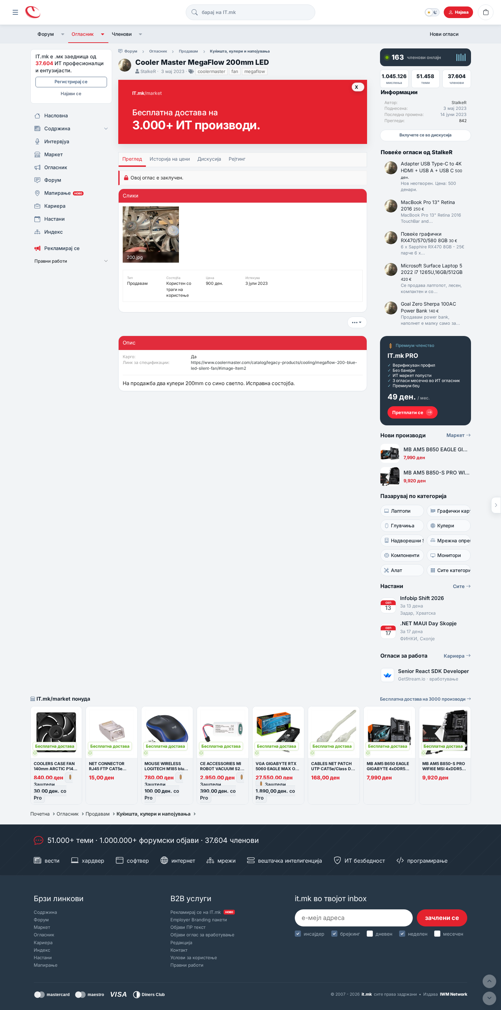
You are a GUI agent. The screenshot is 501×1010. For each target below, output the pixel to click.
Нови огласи (444, 34)
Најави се (71, 93)
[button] (63, 34)
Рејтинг (237, 159)
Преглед (132, 159)
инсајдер (314, 934)
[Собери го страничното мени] (15, 12)
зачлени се (442, 917)
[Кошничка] (486, 12)
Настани (43, 957)
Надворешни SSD (407, 540)
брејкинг (350, 934)
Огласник (83, 34)
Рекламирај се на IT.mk (201, 912)
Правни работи (186, 965)
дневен (384, 934)
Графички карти (453, 511)
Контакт (178, 950)
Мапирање (46, 965)
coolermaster (211, 71)
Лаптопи (400, 511)
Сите (459, 586)
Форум (45, 34)
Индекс (42, 950)
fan (234, 71)
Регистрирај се (71, 81)
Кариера (455, 656)
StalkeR (148, 71)
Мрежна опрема (453, 540)
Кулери (445, 525)
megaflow (254, 71)
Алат (396, 570)
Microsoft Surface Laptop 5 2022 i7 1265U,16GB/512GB (431, 272)
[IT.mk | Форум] (32, 12)
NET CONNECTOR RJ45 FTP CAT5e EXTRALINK (106, 768)
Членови (122, 34)
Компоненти (405, 555)
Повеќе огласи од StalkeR (417, 152)
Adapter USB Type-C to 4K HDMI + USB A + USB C (431, 170)
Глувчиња (402, 525)
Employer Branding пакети (198, 919)
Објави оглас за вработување (202, 934)
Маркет (456, 435)
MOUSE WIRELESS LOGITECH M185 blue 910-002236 (165, 768)
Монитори (449, 555)
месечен (453, 934)
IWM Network (453, 994)
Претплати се (407, 412)
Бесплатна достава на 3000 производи (423, 699)
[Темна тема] (432, 12)
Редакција (181, 942)
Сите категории (453, 570)
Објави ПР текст (188, 927)
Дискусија (209, 159)
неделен (417, 934)
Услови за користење (193, 957)
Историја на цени (170, 159)
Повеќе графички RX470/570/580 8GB (429, 237)
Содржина (45, 912)
